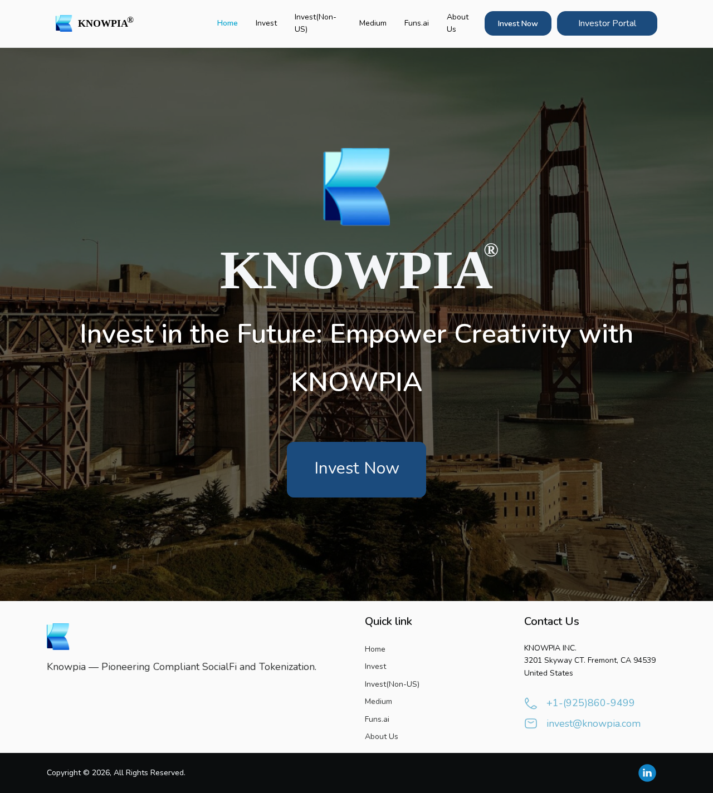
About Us (457, 23)
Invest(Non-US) (315, 23)
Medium (373, 23)
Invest (266, 23)
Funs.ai (416, 23)
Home (227, 23)
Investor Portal (607, 23)
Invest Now (518, 23)
